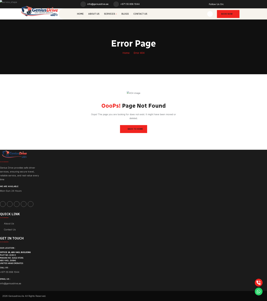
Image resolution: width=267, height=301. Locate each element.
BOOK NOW (227, 14)
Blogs (125, 14)
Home (80, 14)
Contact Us (140, 14)
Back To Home (135, 129)
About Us (93, 14)
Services (109, 14)
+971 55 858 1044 (130, 4)
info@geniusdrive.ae (97, 4)
